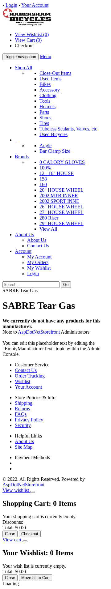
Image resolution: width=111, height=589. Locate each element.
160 (43, 184)
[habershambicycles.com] (26, 24)
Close (10, 533)
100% (45, 167)
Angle (45, 145)
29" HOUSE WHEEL (61, 223)
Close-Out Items (55, 73)
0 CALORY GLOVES (62, 162)
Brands (22, 156)
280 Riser (48, 217)
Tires (44, 123)
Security (23, 425)
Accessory (49, 89)
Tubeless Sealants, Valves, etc (68, 128)
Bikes (45, 84)
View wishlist (16, 490)
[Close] (32, 492)
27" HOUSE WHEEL (61, 212)
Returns (22, 408)
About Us (24, 234)
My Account (39, 256)
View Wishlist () (32, 34)
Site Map (23, 447)
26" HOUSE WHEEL (61, 206)
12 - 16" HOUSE (56, 173)
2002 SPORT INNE (59, 201)
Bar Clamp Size (54, 151)
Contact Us (38, 245)
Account (23, 251)
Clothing (47, 95)
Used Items (50, 78)
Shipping (23, 403)
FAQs (21, 414)
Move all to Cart (35, 577)
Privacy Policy (29, 419)
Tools (44, 101)
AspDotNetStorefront (39, 332)
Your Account (34, 5)
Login (11, 5)
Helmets (47, 106)
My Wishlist (39, 268)
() (28, 40)
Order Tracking (30, 375)
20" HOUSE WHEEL (61, 190)
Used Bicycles (53, 134)
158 (43, 178)
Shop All (23, 67)
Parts (44, 112)
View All (48, 229)
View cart (12, 539)
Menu (45, 56)
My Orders (37, 262)
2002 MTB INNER (58, 195)
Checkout (29, 533)
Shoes (45, 117)
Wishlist (22, 381)
